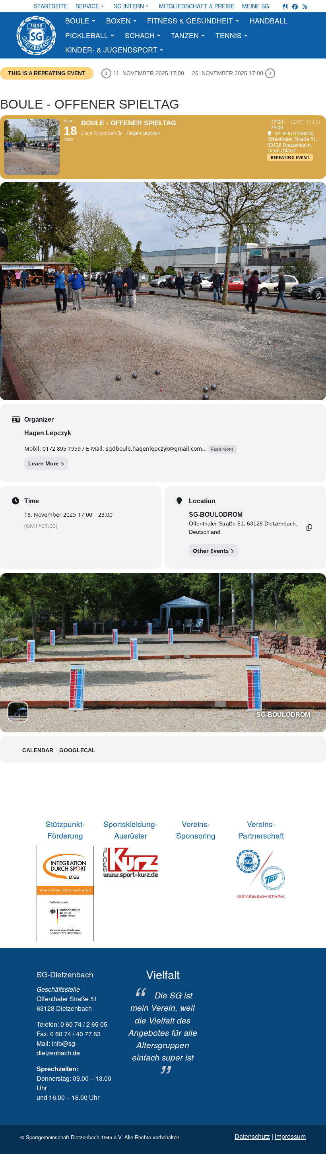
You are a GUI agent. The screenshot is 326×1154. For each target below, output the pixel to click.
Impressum (290, 1136)
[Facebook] (295, 6)
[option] (163, 1022)
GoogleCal (77, 750)
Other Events (211, 551)
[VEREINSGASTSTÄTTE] (285, 6)
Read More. (223, 449)
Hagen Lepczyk (47, 433)
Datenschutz (252, 1136)
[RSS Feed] (305, 6)
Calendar (37, 750)
